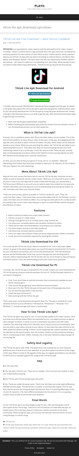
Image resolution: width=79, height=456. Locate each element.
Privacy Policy (29, 448)
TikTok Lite (10, 421)
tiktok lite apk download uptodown (24, 428)
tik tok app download (14, 425)
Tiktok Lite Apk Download (40, 94)
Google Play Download (40, 100)
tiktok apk (28, 425)
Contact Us (50, 448)
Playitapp (70, 441)
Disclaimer (40, 448)
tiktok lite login (45, 428)
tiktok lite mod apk (59, 428)
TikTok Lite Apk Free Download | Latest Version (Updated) (36, 39)
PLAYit (39, 6)
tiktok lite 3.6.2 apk (40, 425)
